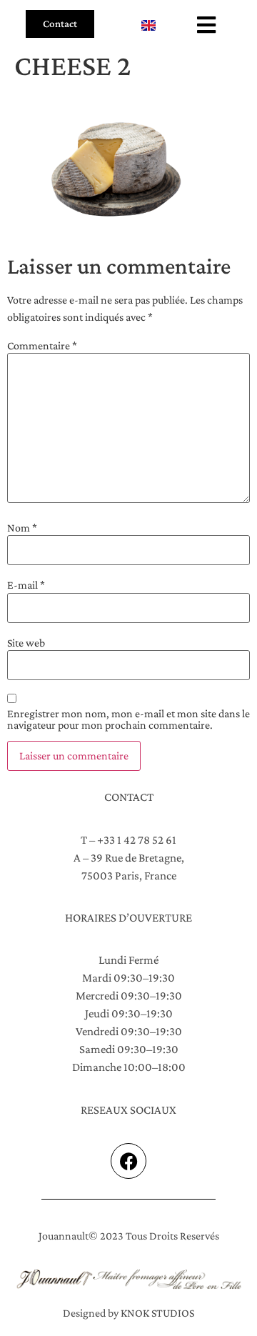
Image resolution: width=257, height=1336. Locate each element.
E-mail (26, 585)
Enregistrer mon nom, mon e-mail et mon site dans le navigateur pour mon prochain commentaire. (128, 719)
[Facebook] (128, 1161)
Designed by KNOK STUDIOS (128, 1313)
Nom (22, 528)
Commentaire (42, 346)
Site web (26, 643)
